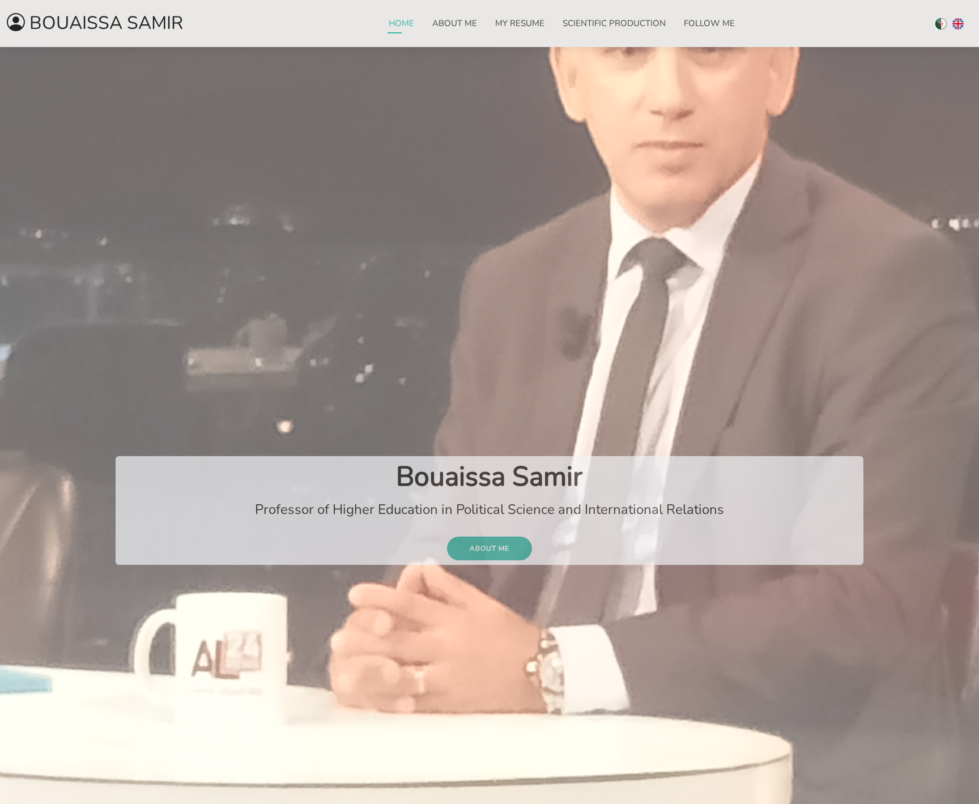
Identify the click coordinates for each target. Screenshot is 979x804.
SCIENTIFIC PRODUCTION (614, 23)
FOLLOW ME (709, 23)
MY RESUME (519, 23)
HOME (401, 23)
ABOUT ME (454, 23)
